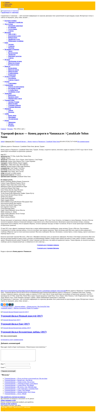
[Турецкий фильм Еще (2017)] (10, 320)
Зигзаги (10, 124)
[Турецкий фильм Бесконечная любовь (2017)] (16, 328)
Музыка (7, 59)
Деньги (10, 110)
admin (2, 141)
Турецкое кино (9, 100)
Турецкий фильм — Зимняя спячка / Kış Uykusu (19, 392)
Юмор (6, 120)
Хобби (6, 114)
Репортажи (12, 75)
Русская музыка (13, 64)
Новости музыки (14, 63)
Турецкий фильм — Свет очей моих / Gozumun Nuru (21, 388)
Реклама (11, 112)
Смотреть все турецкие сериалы (48, 245)
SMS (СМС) (12, 34)
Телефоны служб (14, 92)
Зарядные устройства (15, 22)
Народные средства (14, 56)
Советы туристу (13, 80)
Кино (6, 42)
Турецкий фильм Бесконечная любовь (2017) (24, 332)
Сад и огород (12, 29)
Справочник (8, 85)
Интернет (7, 32)
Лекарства (11, 54)
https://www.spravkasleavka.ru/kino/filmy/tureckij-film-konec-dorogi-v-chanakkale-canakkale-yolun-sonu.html (33, 291)
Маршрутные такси (15, 98)
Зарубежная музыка (15, 61)
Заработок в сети (14, 39)
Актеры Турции (13, 102)
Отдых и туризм (9, 76)
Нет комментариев (83, 141)
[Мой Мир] (7, 304)
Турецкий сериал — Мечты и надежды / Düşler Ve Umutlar (19, 308)
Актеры (11, 44)
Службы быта (13, 90)
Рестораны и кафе (14, 88)
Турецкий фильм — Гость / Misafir (15, 394)
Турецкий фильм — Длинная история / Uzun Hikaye (21, 383)
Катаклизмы (12, 68)
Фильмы (11, 48)
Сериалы (11, 46)
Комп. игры (12, 115)
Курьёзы (11, 125)
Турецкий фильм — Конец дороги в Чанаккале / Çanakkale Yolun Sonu (37, 141)
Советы (11, 31)
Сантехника (12, 83)
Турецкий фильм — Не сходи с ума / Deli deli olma (20, 387)
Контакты (7, 5)
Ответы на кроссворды (16, 86)
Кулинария (12, 27)
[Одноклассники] (4, 304)
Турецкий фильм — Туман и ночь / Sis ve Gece (19, 382)
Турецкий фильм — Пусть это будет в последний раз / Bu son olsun (25, 378)
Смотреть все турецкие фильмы (48, 248)
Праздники (12, 117)
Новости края (13, 71)
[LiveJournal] (12, 304)
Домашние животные (15, 26)
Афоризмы (12, 122)
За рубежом (12, 78)
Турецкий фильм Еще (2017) (15, 324)
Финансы (7, 108)
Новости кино (13, 103)
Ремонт (6, 81)
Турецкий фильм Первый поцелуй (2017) (22, 316)
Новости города (13, 70)
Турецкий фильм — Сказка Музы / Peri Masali (19, 385)
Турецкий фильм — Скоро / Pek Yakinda (17, 390)
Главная (7, 2)
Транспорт (8, 93)
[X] (10, 304)
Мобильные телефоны (15, 41)
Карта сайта (8, 4)
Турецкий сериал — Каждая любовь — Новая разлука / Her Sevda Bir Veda (26, 306)
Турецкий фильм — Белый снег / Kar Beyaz (18, 380)
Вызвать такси (13, 97)
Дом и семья (8, 24)
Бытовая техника (10, 20)
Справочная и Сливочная (9, 12)
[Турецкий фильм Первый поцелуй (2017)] (15, 312)
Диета (10, 51)
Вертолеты (12, 95)
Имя (3, 364)
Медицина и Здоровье (11, 49)
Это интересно (13, 119)
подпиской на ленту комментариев (12, 339)
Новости (7, 66)
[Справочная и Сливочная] (10, 11)
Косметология (13, 53)
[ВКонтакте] (2, 304)
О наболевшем (13, 73)
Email (3, 367)
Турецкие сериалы (14, 105)
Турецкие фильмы (14, 107)
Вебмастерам (12, 37)
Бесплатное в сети (14, 36)
